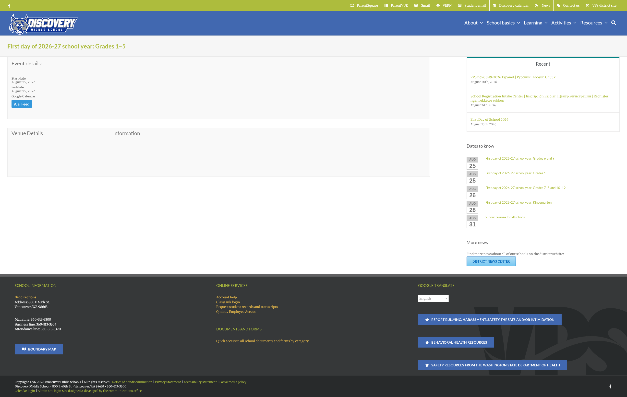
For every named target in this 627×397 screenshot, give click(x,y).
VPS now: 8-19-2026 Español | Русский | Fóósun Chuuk (512, 77)
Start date (19, 78)
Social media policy (232, 382)
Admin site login (49, 391)
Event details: (27, 63)
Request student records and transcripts (247, 307)
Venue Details (27, 133)
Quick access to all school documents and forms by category (262, 341)
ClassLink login (228, 302)
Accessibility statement (200, 382)
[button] (613, 22)
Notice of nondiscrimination (132, 382)
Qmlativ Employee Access (235, 312)
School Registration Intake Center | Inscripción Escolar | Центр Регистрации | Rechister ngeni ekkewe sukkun (539, 98)
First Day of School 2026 (489, 119)
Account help (226, 297)
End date (18, 87)
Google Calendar (23, 96)
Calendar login (25, 391)
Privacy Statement (168, 382)
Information (126, 133)
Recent (543, 64)
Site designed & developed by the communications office (102, 391)
